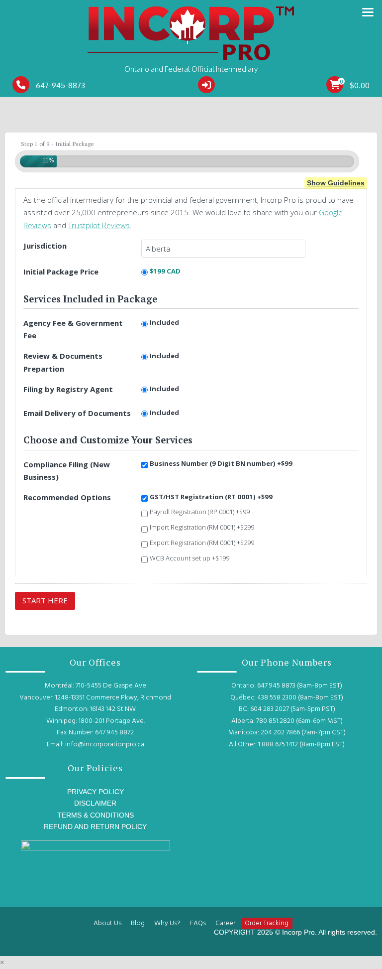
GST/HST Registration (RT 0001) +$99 (211, 496)
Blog (138, 923)
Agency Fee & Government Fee (73, 329)
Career (225, 923)
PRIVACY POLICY (95, 792)
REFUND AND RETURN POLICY (95, 827)
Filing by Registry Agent (68, 389)
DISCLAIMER (95, 803)
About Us (107, 923)
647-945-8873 (60, 85)
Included (164, 322)
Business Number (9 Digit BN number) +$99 (221, 463)
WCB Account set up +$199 (189, 558)
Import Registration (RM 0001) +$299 (202, 527)
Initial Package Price (60, 272)
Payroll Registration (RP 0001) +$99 (200, 511)
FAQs (198, 923)
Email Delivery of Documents (77, 413)
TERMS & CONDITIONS (95, 815)
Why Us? (167, 923)
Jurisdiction (45, 246)
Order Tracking (266, 923)
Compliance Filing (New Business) (66, 470)
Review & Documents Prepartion (62, 362)
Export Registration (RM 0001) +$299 (202, 542)
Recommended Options (67, 497)
